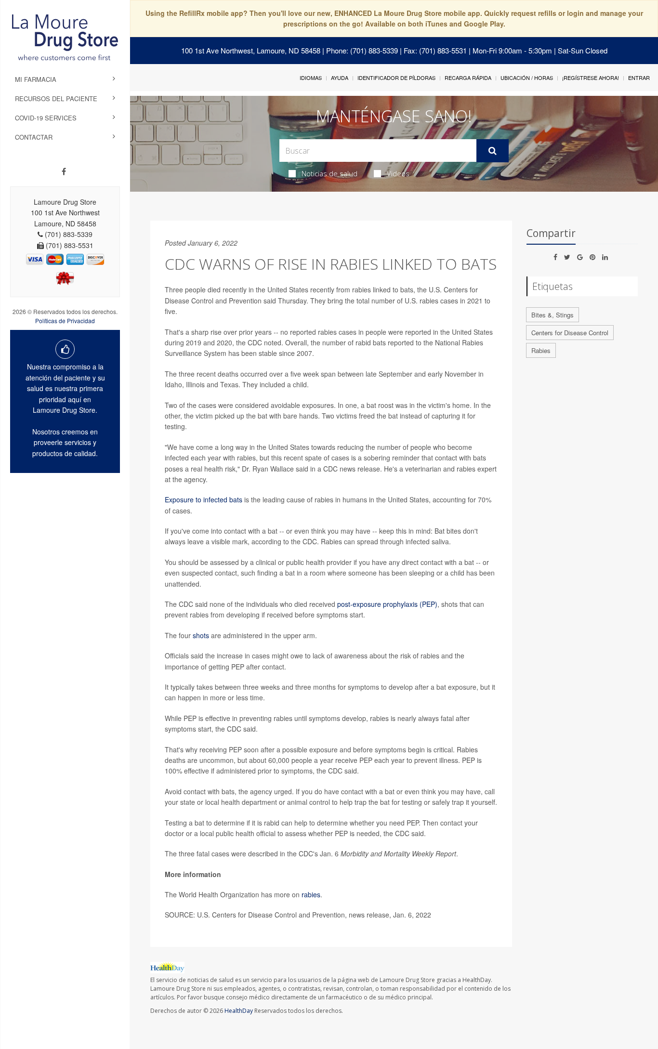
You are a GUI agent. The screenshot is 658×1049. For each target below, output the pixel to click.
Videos (398, 173)
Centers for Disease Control (569, 332)
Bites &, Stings (552, 314)
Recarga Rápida (468, 77)
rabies (311, 894)
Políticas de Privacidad (65, 320)
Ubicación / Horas (526, 77)
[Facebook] (64, 171)
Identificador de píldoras (396, 77)
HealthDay (238, 1011)
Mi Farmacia (35, 79)
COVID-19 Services (46, 117)
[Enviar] (492, 150)
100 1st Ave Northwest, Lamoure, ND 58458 (250, 50)
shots (201, 635)
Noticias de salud (329, 173)
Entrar (639, 77)
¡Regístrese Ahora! (590, 77)
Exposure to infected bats (203, 499)
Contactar (34, 137)
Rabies (541, 350)
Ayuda (339, 77)
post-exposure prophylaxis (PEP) (387, 604)
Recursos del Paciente (56, 98)
